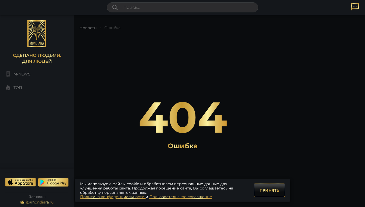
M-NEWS (21, 74)
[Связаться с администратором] (355, 7)
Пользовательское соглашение (180, 196)
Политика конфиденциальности (113, 196)
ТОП (17, 87)
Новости (88, 27)
